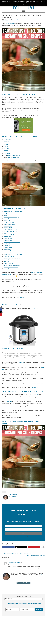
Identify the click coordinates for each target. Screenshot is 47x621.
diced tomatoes (8, 151)
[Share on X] (1, 312)
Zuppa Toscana (8, 226)
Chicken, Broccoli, (9, 258)
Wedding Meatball (8, 227)
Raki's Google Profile (13, 496)
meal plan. (17, 281)
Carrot (5, 233)
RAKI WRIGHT (13, 494)
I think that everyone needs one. (11, 304)
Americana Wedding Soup (11, 252)
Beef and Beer (7, 260)
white (18, 155)
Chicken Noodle (8, 249)
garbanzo (14, 155)
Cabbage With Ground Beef (11, 231)
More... (42, 574)
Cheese (18, 258)
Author (4, 492)
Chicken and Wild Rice (10, 235)
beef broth (6, 141)
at (8, 564)
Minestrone (7, 245)
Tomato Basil (7, 218)
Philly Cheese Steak (9, 256)
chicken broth (7, 139)
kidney (9, 155)
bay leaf (6, 144)
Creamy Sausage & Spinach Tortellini (14, 254)
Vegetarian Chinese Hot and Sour (12, 251)
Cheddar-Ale (7, 220)
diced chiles (7, 153)
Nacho (5, 215)
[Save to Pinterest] (1, 314)
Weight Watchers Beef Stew (11, 267)
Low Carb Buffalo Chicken (10, 229)
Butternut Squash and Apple (11, 217)
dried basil (6, 148)
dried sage (6, 146)
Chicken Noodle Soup (9, 224)
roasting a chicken (32, 304)
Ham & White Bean (9, 238)
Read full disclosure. (19, 19)
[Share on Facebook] (1, 309)
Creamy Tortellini (8, 247)
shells (8, 157)
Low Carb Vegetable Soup (10, 243)
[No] (45, 3)
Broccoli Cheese (8, 268)
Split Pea (6, 213)
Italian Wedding (8, 236)
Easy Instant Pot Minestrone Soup (13, 211)
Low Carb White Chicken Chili (12, 242)
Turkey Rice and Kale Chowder (12, 265)
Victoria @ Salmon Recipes (14, 562)
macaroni (13, 157)
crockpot (22, 297)
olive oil (6, 150)
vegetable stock (8, 142)
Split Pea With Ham (9, 222)
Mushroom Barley (8, 263)
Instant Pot (36, 308)
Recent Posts (9, 492)
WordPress (26, 619)
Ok (23, 4)
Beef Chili (6, 261)
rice (18, 157)
